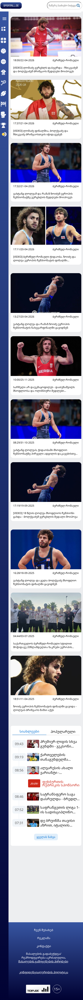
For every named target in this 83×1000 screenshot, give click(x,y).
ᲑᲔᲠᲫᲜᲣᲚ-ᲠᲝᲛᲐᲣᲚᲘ (66, 60)
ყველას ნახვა (46, 837)
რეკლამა (43, 938)
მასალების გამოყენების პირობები (43, 961)
